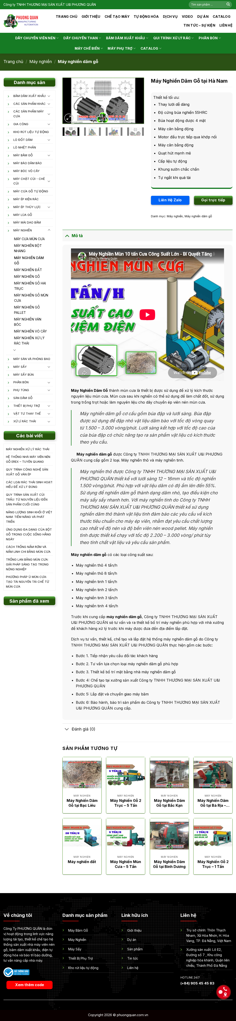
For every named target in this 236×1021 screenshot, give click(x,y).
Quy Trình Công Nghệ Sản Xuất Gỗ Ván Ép (27, 472)
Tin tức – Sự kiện (199, 25)
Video (187, 16)
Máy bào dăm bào (27, 163)
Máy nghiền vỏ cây (30, 331)
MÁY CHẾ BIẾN (87, 48)
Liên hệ (226, 25)
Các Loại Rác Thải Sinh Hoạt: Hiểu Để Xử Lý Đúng (29, 484)
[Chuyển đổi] (49, 96)
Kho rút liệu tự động (31, 132)
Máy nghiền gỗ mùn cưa (31, 297)
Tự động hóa (146, 16)
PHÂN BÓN (208, 38)
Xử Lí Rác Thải (24, 421)
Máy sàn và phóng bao (31, 359)
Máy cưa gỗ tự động (30, 191)
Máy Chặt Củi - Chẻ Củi (29, 181)
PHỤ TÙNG (21, 390)
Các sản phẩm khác (29, 104)
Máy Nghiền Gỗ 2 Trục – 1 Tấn (213, 864)
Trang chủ (66, 16)
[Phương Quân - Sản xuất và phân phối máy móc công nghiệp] (20, 20)
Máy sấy (20, 367)
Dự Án (203, 16)
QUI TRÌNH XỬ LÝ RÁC (172, 38)
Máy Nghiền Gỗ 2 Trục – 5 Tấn (125, 803)
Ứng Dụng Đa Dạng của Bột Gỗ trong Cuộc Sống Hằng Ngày (29, 534)
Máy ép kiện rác (26, 199)
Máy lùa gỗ (22, 215)
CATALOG (221, 16)
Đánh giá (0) (83, 729)
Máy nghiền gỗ (27, 276)
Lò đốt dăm (22, 140)
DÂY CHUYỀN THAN (80, 38)
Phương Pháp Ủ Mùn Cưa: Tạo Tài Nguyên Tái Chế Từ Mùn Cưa (27, 581)
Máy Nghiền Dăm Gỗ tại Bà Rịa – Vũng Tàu (213, 803)
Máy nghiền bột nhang (28, 248)
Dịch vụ (170, 16)
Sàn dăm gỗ (22, 398)
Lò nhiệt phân (24, 147)
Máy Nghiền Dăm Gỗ (89, 390)
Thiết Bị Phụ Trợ (26, 406)
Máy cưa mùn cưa (29, 239)
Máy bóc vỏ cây (26, 171)
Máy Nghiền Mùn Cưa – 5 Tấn (125, 864)
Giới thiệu (91, 16)
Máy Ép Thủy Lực (27, 207)
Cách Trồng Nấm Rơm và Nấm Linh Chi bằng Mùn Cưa (28, 549)
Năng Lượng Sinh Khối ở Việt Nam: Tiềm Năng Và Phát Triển (29, 517)
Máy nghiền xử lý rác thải (29, 340)
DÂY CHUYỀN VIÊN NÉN (35, 38)
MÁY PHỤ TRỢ (120, 48)
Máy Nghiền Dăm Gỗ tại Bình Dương (169, 864)
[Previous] (70, 101)
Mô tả (77, 235)
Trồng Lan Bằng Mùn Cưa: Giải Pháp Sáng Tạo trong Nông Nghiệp (27, 564)
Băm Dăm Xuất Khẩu (29, 96)
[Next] (136, 101)
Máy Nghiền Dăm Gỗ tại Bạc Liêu (82, 803)
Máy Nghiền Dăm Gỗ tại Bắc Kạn (169, 803)
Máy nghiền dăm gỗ (78, 61)
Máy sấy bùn (23, 374)
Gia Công (20, 124)
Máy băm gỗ (23, 155)
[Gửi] (228, 4)
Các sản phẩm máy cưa (28, 113)
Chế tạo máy (117, 16)
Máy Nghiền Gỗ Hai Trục (30, 285)
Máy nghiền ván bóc (27, 321)
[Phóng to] (68, 118)
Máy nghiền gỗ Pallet (27, 309)
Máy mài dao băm (27, 222)
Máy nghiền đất (28, 270)
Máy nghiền (40, 61)
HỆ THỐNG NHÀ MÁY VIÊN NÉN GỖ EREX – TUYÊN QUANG (28, 459)
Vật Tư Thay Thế (27, 413)
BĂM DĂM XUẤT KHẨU (125, 38)
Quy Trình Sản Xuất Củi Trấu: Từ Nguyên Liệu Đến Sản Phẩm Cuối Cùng (26, 499)
